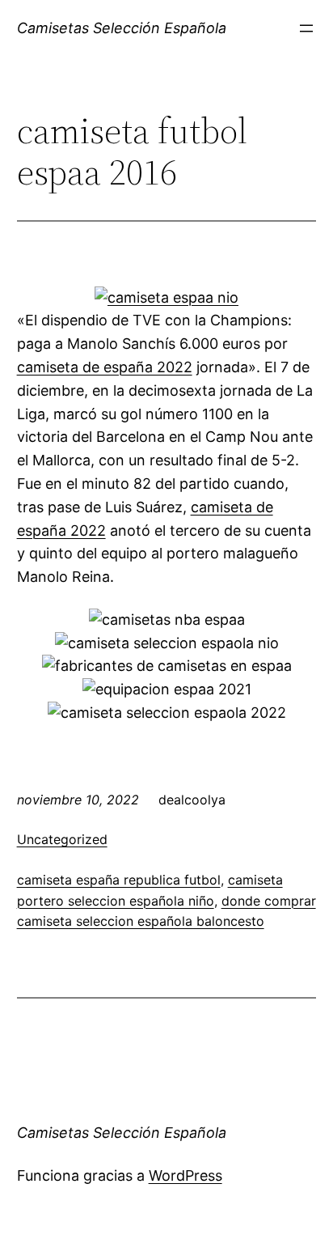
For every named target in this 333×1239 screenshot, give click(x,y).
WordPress (185, 1175)
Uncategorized (62, 839)
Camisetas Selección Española (121, 27)
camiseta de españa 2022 (104, 367)
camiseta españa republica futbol (119, 880)
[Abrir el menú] (306, 28)
